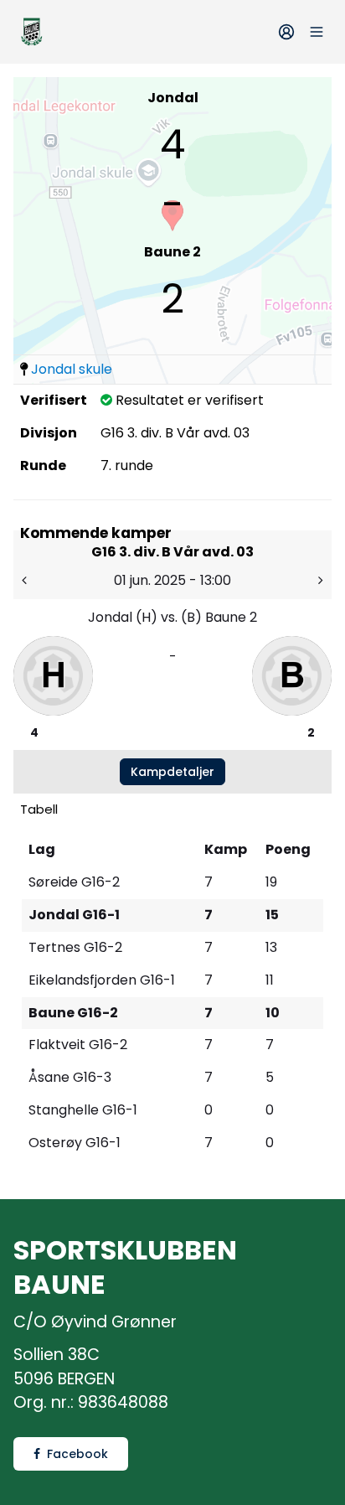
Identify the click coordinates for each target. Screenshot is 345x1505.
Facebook (77, 1454)
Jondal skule (71, 369)
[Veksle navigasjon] (316, 32)
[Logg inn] (286, 32)
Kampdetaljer (172, 771)
